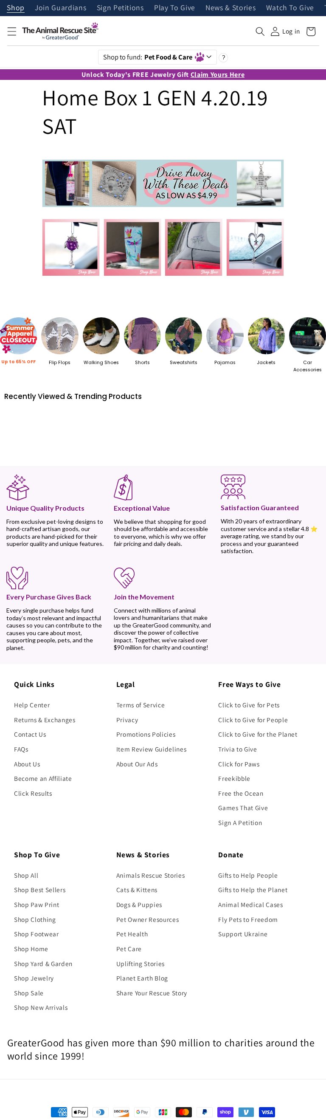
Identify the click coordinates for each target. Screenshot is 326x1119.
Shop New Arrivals (40, 1007)
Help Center (32, 705)
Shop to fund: (148, 57)
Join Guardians (60, 8)
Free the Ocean (240, 793)
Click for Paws (238, 764)
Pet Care (129, 948)
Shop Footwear (36, 934)
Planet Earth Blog (142, 978)
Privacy (127, 719)
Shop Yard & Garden (43, 963)
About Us (27, 764)
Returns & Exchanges (45, 719)
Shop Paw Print (36, 904)
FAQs (21, 749)
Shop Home (31, 948)
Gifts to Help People (248, 875)
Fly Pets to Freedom (248, 919)
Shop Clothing (35, 919)
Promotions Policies (146, 734)
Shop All (26, 875)
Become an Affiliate (43, 778)
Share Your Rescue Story (151, 993)
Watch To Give (290, 8)
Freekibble (234, 778)
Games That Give (243, 807)
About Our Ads (137, 764)
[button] (11, 31)
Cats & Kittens (136, 889)
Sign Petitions (120, 8)
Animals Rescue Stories (150, 875)
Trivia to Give (237, 749)
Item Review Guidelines (151, 749)
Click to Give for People (253, 719)
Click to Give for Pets (249, 705)
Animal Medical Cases (250, 904)
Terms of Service (140, 705)
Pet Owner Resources (147, 919)
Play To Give (174, 8)
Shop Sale (29, 993)
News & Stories (230, 8)
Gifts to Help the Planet (252, 889)
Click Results (33, 793)
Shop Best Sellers (39, 889)
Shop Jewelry (34, 978)
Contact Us (30, 734)
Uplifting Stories (140, 963)
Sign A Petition (240, 822)
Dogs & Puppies (139, 904)
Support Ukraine (242, 934)
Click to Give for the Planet (257, 734)
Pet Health (132, 934)
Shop (16, 8)
